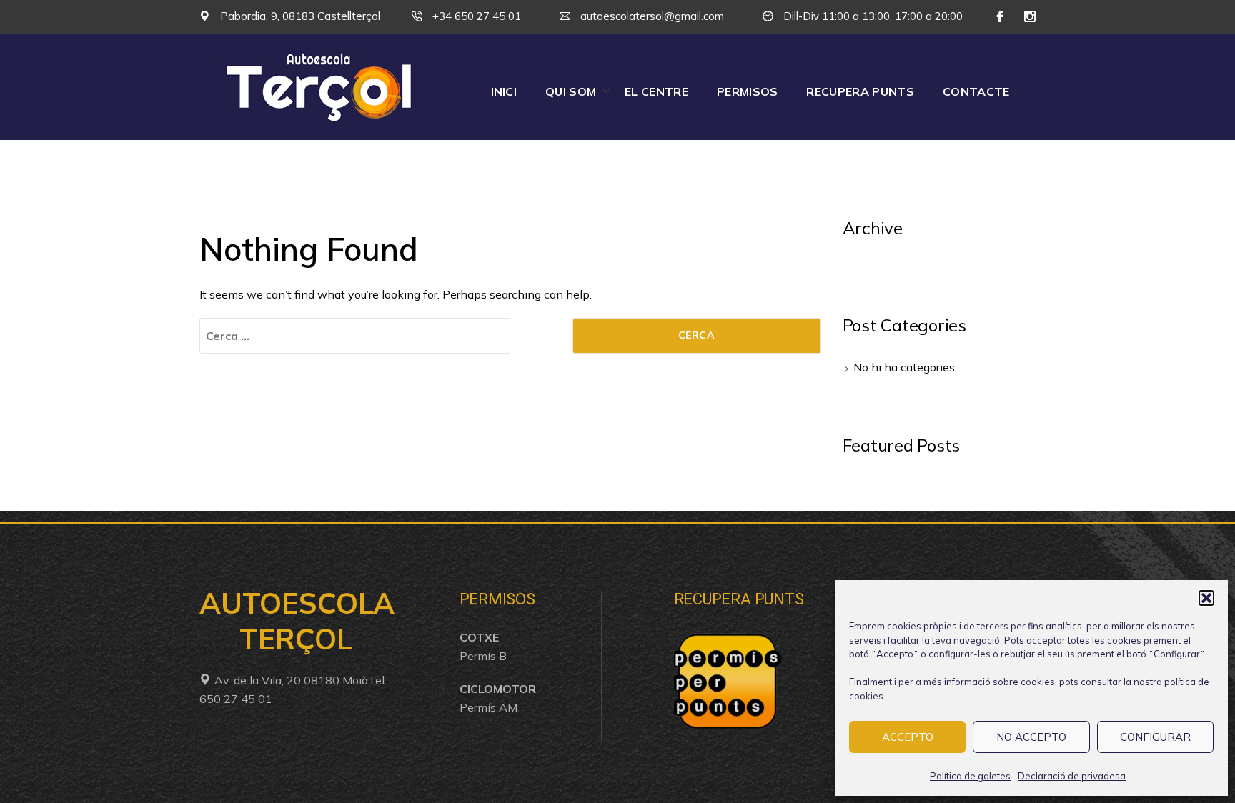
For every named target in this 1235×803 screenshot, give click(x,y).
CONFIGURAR (1155, 737)
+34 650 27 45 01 (475, 16)
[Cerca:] (354, 336)
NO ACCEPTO (1031, 737)
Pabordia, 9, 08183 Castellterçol (298, 16)
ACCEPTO (907, 737)
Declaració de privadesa (1072, 776)
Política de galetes (970, 776)
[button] (1206, 598)
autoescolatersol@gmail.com (650, 16)
